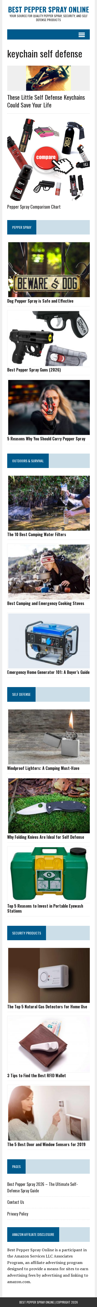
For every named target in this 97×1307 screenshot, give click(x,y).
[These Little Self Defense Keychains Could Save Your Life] (48, 87)
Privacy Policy (17, 1214)
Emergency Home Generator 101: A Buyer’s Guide (48, 672)
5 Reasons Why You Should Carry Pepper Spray (46, 439)
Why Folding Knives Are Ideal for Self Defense (45, 837)
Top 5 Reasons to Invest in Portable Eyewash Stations (45, 908)
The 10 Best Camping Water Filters (36, 534)
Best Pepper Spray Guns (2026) (34, 370)
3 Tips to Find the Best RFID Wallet (36, 1075)
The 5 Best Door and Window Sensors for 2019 (46, 1144)
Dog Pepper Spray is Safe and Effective (40, 301)
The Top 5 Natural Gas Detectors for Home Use (47, 1007)
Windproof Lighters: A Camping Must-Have (43, 768)
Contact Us (15, 1202)
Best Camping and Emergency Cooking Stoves (45, 603)
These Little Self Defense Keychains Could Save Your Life (46, 101)
